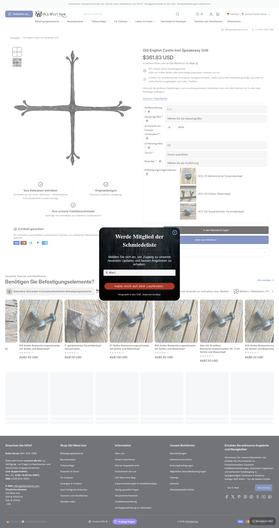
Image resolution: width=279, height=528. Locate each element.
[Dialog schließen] (175, 233)
